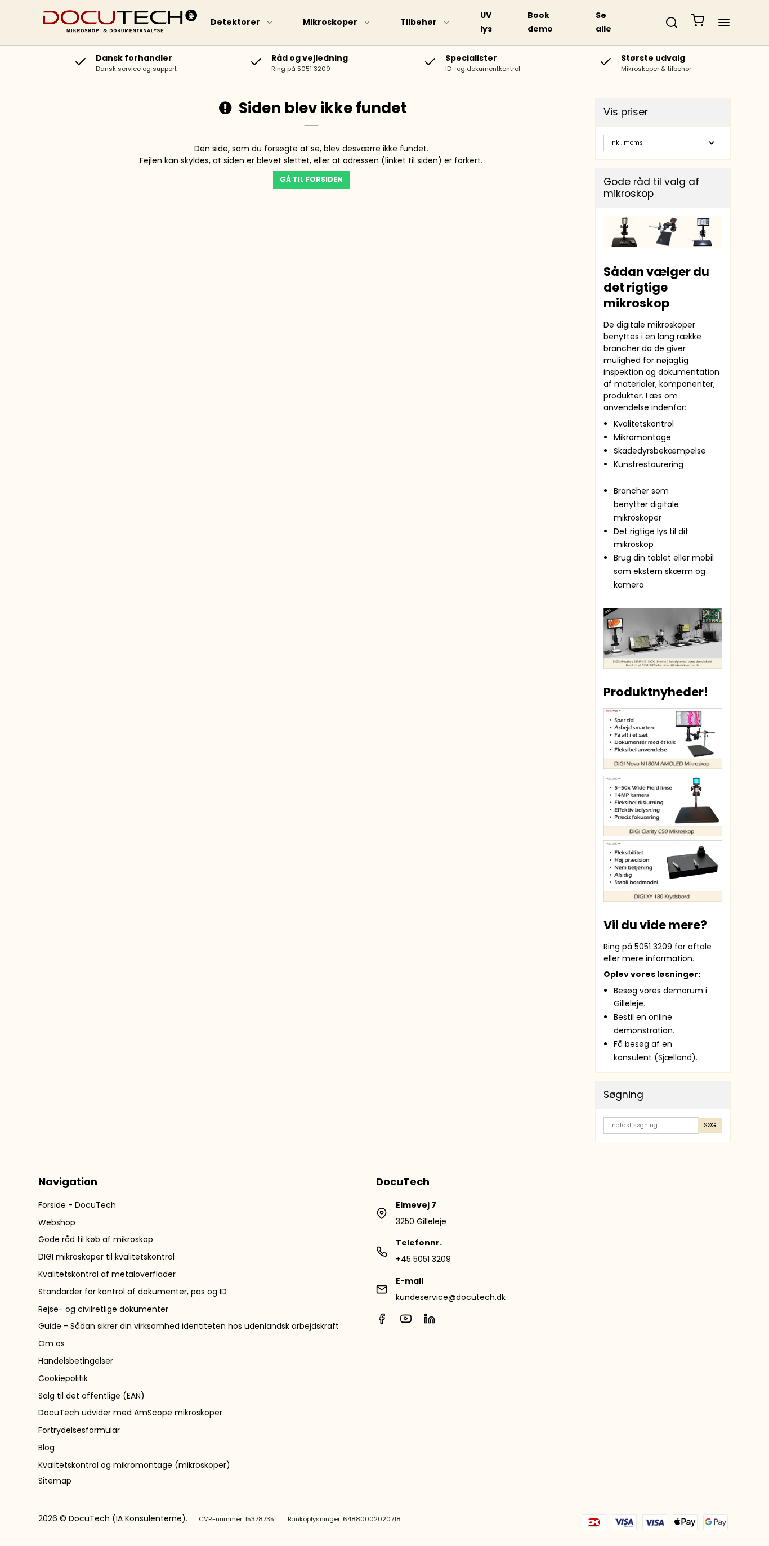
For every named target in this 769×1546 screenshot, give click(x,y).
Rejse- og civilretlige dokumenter (103, 1309)
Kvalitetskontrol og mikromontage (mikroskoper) (134, 1465)
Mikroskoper (330, 22)
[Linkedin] (429, 1321)
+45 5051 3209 (423, 1259)
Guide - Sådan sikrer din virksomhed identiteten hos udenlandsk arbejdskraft (188, 1326)
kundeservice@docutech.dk (451, 1297)
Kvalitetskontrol (644, 423)
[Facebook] (381, 1321)
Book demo (540, 22)
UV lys (486, 22)
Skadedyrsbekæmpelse (660, 450)
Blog (46, 1447)
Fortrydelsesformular (79, 1430)
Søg (710, 1125)
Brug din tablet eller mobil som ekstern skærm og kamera (664, 571)
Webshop (56, 1222)
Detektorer (235, 22)
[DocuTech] (120, 22)
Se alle (603, 22)
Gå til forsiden (311, 179)
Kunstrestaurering (648, 464)
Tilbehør (418, 22)
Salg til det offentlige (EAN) (91, 1395)
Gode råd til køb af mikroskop (95, 1239)
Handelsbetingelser (75, 1360)
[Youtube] (406, 1321)
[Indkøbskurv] (697, 23)
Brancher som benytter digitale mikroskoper (646, 504)
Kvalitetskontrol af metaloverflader (107, 1274)
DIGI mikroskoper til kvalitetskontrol (106, 1256)
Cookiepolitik (63, 1378)
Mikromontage (642, 437)
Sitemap (54, 1480)
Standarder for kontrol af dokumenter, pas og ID (132, 1291)
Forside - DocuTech (77, 1205)
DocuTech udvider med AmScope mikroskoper (130, 1412)
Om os (51, 1343)
